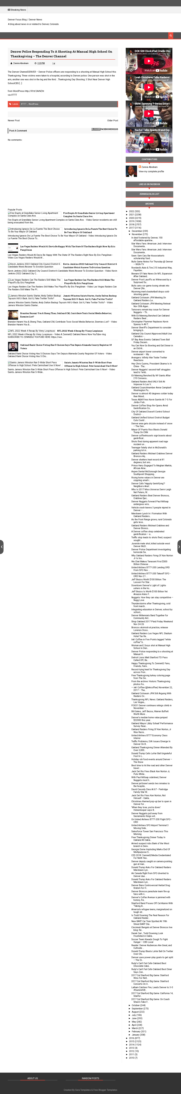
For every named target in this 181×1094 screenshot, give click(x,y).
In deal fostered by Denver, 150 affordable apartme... (146, 239)
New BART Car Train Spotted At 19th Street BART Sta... (149, 922)
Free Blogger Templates (105, 1090)
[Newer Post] (2, 547)
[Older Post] (179, 547)
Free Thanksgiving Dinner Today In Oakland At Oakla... (148, 838)
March (135, 1028)
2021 (132, 214)
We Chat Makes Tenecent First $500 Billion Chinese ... (149, 563)
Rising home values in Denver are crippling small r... (147, 479)
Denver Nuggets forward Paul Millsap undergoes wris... (150, 503)
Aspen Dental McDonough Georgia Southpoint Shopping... (148, 473)
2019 (132, 221)
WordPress (33, 104)
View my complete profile (151, 171)
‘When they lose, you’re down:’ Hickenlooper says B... (146, 808)
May (134, 1021)
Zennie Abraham (150, 167)
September (137, 1008)
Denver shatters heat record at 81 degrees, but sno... (147, 461)
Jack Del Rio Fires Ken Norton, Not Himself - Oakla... (148, 796)
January (136, 1034)
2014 (132, 1044)
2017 (132, 227)
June (134, 1018)
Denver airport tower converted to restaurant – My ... (148, 353)
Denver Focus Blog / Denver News (25, 19)
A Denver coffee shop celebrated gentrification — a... (147, 533)
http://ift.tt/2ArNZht (34, 91)
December (137, 231)
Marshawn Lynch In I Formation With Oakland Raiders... (149, 515)
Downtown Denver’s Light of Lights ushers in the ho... (148, 586)
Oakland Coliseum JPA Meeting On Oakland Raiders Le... (148, 299)
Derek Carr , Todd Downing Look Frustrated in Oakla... (147, 934)
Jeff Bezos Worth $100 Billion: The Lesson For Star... (148, 581)
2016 (132, 1038)
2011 (132, 1054)
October (136, 1005)
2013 (132, 1048)
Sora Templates (83, 1090)
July (134, 1015)
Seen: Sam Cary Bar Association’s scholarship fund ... (147, 257)
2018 (132, 224)
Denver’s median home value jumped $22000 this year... (149, 719)
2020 (132, 218)
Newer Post (14, 120)
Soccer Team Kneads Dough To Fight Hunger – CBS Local (149, 940)
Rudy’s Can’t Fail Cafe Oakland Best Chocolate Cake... (148, 964)
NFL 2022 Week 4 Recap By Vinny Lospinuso (80, 330)
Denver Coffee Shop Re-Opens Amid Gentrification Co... (149, 407)
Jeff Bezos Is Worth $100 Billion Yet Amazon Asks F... (149, 593)
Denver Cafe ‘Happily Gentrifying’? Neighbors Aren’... (148, 485)
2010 (132, 1057)
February (136, 1031)
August (135, 1011)
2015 (132, 1041)
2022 (132, 211)
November (137, 234)
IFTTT (14, 95)
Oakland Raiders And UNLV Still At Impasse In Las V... (148, 383)
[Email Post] (53, 63)
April (134, 1025)
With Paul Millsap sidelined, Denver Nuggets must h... (148, 778)
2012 (132, 1051)
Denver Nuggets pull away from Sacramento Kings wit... (146, 814)
